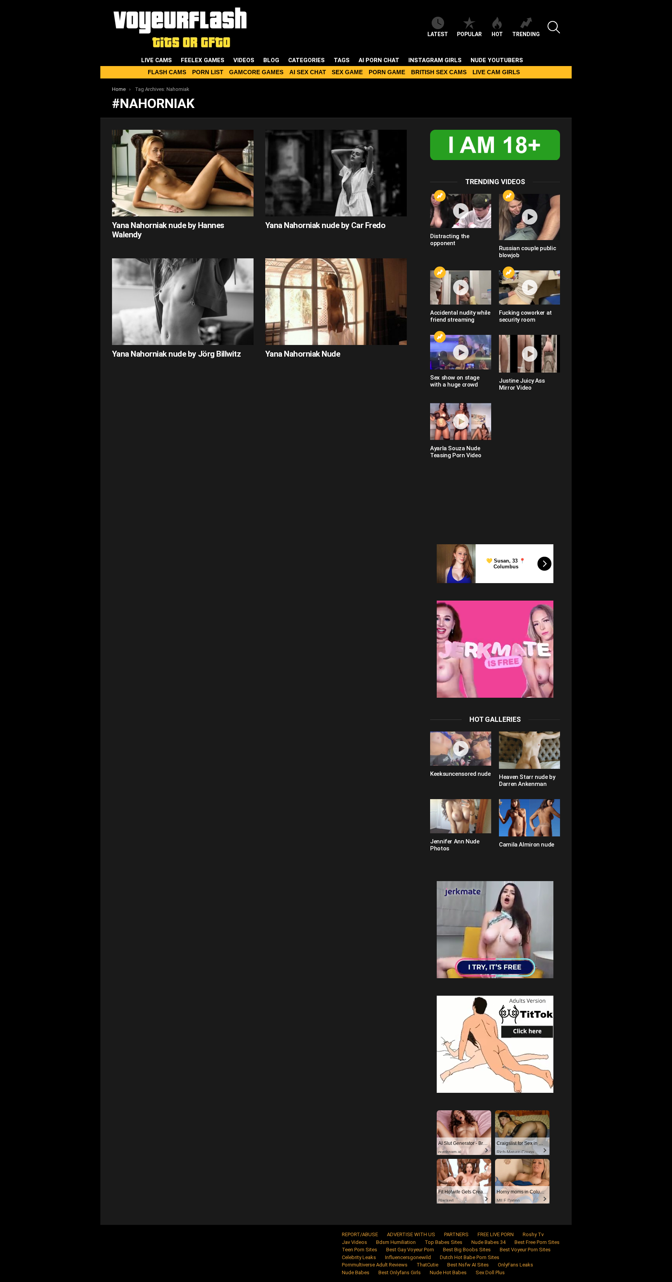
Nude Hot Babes (448, 1272)
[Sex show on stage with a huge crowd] (460, 352)
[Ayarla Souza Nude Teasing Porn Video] (460, 421)
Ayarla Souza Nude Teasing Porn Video (455, 452)
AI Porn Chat (379, 60)
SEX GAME (347, 72)
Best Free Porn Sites (537, 1242)
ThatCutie (427, 1265)
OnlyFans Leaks (515, 1265)
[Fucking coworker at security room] (529, 287)
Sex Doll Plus (490, 1272)
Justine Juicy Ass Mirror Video (522, 384)
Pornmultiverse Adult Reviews (375, 1265)
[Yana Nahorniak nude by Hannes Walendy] (183, 173)
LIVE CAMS (156, 60)
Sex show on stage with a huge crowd (455, 381)
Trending (526, 34)
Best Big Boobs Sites (467, 1249)
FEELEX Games (202, 60)
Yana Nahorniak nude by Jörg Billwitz (176, 354)
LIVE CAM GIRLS (496, 72)
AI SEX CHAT (307, 72)
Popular (469, 34)
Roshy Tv (533, 1234)
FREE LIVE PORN (496, 1234)
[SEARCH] (554, 27)
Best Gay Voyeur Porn (410, 1249)
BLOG (271, 60)
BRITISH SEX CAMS (439, 72)
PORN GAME (387, 72)
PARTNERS (456, 1234)
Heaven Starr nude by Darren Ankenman (527, 780)
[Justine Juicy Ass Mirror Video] (529, 353)
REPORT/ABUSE (360, 1234)
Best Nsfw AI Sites (468, 1265)
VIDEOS (243, 60)
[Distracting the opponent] (460, 211)
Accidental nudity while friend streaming (460, 316)
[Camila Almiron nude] (529, 817)
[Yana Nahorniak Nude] (336, 301)
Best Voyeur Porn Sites (525, 1249)
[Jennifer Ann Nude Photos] (460, 816)
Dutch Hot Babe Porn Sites (469, 1257)
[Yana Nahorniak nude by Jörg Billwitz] (183, 301)
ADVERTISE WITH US (411, 1234)
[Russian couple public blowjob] (529, 217)
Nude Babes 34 (488, 1242)
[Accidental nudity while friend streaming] (460, 287)
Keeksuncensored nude (460, 773)
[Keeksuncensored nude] (460, 749)
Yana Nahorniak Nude (302, 354)
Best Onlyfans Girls (399, 1272)
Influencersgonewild (408, 1257)
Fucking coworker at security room (525, 316)
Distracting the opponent (449, 240)
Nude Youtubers (497, 60)
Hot (497, 34)
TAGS (342, 60)
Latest (437, 34)
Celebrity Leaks (359, 1257)
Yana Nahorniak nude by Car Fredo (325, 225)
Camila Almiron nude (526, 844)
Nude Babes (355, 1272)
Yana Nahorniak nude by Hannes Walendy (168, 230)
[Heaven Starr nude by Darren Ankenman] (529, 750)
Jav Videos (354, 1242)
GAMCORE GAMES (256, 72)
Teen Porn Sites (359, 1249)
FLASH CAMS (167, 72)
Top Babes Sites (443, 1242)
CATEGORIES (306, 60)
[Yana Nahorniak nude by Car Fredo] (336, 173)
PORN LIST (207, 72)
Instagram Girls (435, 60)
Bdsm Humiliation (396, 1242)
